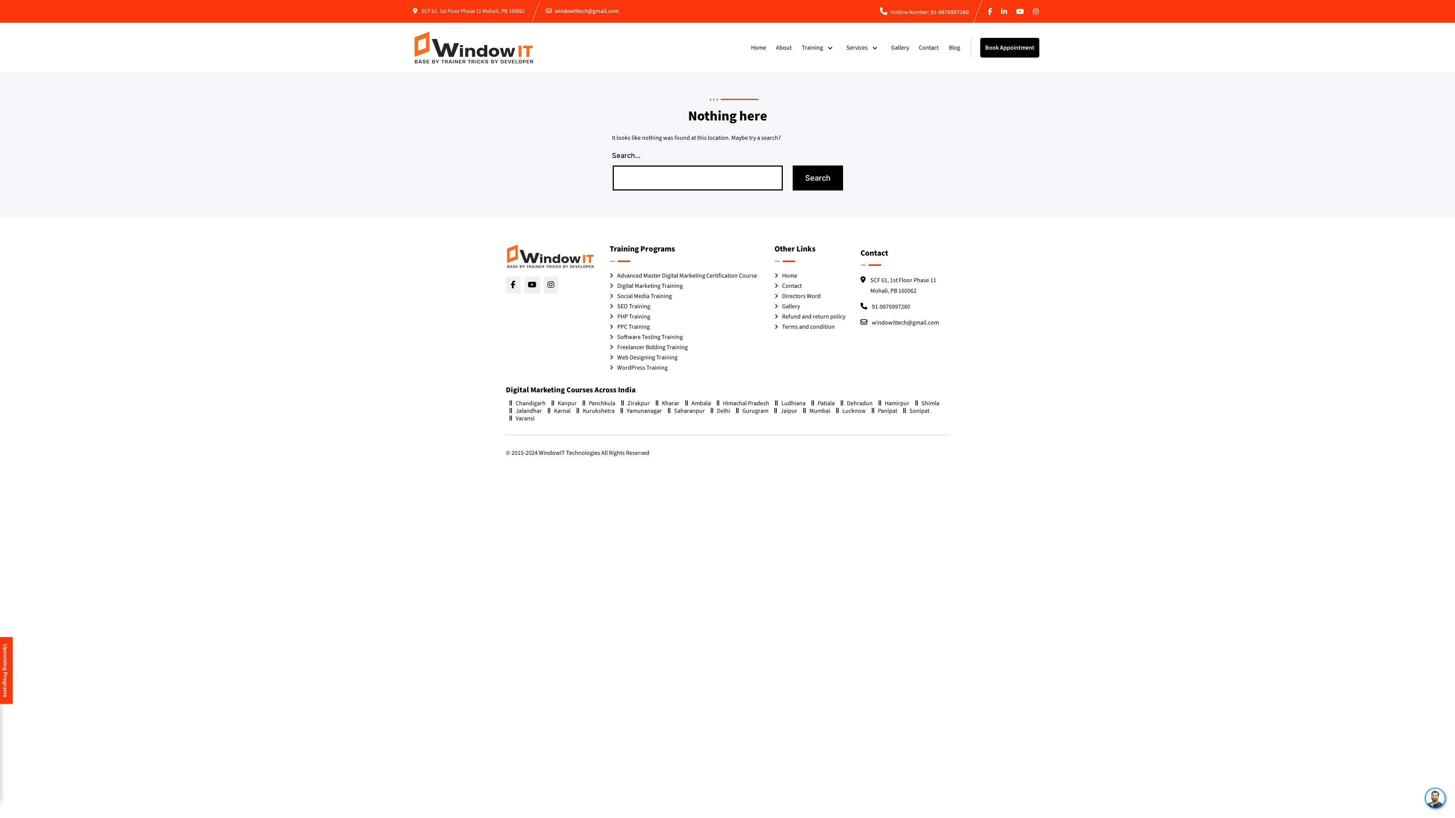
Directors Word (801, 296)
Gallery (900, 48)
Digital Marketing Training (650, 286)
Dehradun (860, 403)
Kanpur (567, 403)
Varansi (525, 418)
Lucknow (854, 410)
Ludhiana (793, 403)
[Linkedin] (1005, 12)
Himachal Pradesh (746, 403)
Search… (626, 155)
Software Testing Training (650, 337)
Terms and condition (808, 327)
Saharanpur (689, 410)
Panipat (887, 410)
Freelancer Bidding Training (652, 347)
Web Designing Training (647, 357)
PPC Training (633, 327)
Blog (954, 48)
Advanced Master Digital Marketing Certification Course (687, 276)
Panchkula (602, 403)
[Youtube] (1021, 12)
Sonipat (919, 410)
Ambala (701, 403)
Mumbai (819, 410)
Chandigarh (531, 403)
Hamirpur (897, 403)
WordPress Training (642, 368)
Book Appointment (1009, 48)
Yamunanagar (644, 410)
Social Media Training (644, 296)
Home (758, 48)
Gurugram (755, 410)
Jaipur (789, 410)
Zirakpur (638, 403)
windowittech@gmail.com (587, 11)
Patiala (826, 403)
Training (812, 48)
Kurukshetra (599, 410)
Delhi (723, 410)
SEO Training (633, 306)
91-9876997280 (950, 12)
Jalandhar (529, 410)
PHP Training (633, 316)
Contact (929, 48)
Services (857, 48)
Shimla (930, 403)
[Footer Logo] (550, 256)
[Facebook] (991, 12)
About (784, 48)
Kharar (670, 403)
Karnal (562, 410)
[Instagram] (1037, 12)
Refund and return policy (813, 316)
